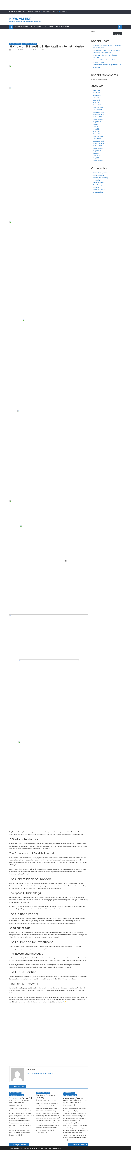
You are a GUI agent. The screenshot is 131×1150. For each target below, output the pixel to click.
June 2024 (96, 127)
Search (93, 31)
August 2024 (97, 122)
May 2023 (96, 158)
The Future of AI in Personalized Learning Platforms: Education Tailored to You (79, 1145)
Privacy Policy (47, 11)
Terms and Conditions (33, 11)
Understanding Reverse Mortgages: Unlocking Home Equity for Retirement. (75, 1100)
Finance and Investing (29, 44)
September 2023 (98, 148)
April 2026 (96, 93)
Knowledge (49, 27)
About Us (55, 11)
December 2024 (98, 112)
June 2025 (96, 100)
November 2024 (98, 115)
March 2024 (97, 134)
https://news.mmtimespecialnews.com (39, 1073)
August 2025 (97, 95)
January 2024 (97, 139)
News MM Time (20, 19)
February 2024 (98, 136)
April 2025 (96, 102)
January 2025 (97, 110)
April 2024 (96, 131)
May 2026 (96, 90)
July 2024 (96, 124)
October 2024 (98, 117)
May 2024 (96, 129)
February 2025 (98, 107)
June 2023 (96, 156)
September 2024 (99, 119)
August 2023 (97, 151)
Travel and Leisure (62, 27)
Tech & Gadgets (98, 185)
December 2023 (98, 141)
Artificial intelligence (100, 173)
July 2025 (96, 98)
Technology (97, 187)
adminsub (28, 50)
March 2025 (97, 105)
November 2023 (98, 143)
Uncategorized (98, 192)
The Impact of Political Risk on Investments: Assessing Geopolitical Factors (20, 1100)
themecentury (56, 1148)
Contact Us (64, 11)
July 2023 (96, 153)
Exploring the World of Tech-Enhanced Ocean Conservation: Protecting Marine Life (20, 1145)
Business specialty (21, 27)
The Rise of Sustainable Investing (46, 1096)
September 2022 (98, 160)
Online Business (36, 27)
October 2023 (97, 146)
